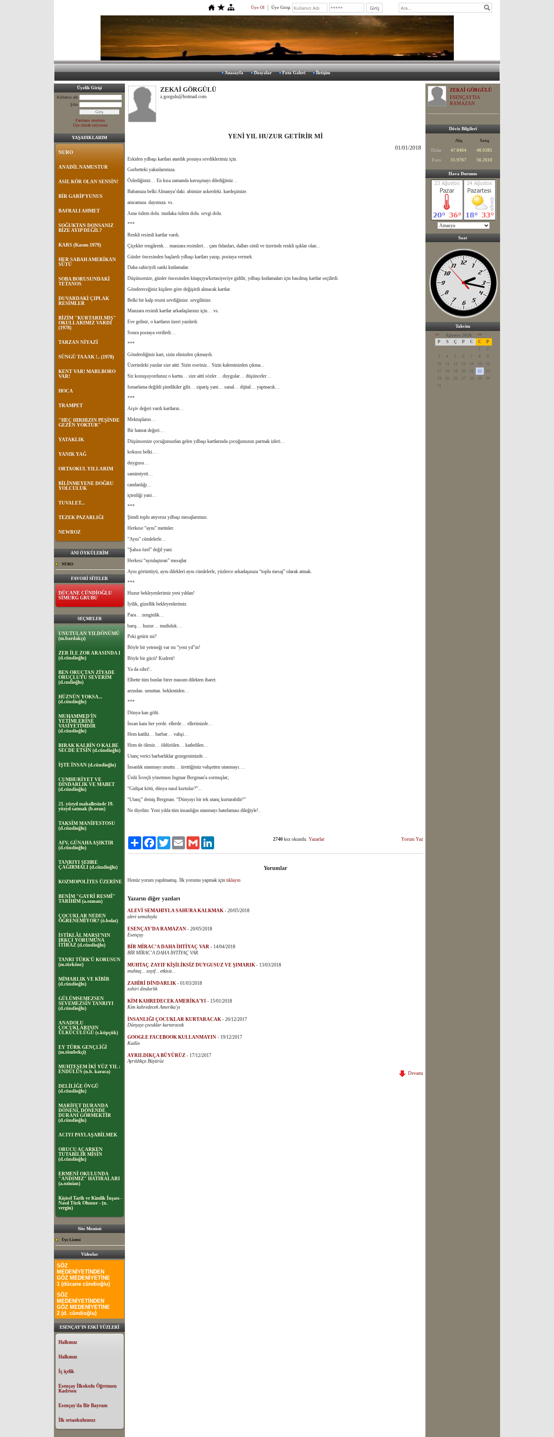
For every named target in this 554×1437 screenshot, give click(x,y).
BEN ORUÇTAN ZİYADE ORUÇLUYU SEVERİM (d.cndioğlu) (86, 677)
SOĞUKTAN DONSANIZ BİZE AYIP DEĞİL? (86, 228)
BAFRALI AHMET (79, 211)
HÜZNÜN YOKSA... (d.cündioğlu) (80, 699)
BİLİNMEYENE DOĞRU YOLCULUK (86, 486)
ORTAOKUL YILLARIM (85, 469)
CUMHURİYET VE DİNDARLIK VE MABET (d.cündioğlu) (86, 784)
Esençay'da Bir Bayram (82, 1405)
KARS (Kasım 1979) (79, 245)
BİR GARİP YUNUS (80, 196)
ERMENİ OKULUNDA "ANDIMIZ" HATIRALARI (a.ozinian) (89, 1178)
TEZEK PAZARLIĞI (81, 517)
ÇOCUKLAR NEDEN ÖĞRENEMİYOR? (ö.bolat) (88, 918)
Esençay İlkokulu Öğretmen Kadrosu (87, 1388)
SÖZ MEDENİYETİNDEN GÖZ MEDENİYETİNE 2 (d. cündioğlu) (83, 1304)
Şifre (74, 104)
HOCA (65, 391)
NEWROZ (69, 532)
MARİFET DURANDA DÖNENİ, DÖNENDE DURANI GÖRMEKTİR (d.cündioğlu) (84, 1113)
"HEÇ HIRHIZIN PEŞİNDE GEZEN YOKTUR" (89, 422)
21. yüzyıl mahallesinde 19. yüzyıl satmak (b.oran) (86, 806)
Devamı (414, 1073)
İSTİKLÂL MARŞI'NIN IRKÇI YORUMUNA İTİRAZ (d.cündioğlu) (84, 940)
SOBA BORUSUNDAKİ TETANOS (84, 281)
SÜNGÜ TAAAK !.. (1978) (86, 357)
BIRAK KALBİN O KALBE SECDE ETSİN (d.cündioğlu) (89, 748)
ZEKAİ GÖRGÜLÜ (471, 90)
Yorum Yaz (412, 839)
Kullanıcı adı (67, 97)
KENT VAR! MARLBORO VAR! (87, 374)
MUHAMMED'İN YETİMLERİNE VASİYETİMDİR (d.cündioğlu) (77, 723)
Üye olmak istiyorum (90, 125)
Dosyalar (263, 72)
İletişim (323, 72)
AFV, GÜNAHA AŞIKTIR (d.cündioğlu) (86, 845)
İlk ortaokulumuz (76, 1420)
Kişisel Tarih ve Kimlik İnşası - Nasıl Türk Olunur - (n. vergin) (90, 1203)
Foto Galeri (293, 72)
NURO (65, 152)
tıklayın (233, 880)
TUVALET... (71, 503)
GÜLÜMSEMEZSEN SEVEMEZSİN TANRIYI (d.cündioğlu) (86, 1003)
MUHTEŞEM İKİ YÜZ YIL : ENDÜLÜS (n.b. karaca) (89, 1069)
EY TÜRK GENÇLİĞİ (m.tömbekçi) (82, 1049)
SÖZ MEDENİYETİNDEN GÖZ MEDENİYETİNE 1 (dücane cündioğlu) (83, 1275)
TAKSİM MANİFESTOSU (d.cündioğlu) (86, 826)
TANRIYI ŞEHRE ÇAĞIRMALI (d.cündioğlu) (88, 864)
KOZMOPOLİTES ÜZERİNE (90, 882)
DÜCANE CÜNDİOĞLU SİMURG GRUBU (85, 595)
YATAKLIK (71, 439)
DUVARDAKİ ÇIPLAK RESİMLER (83, 301)
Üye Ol (257, 7)
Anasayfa (234, 72)
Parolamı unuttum (90, 120)
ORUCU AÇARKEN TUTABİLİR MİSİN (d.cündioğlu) (80, 1154)
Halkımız (67, 1342)
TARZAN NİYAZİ (78, 342)
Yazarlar (316, 839)
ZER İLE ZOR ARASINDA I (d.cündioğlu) (89, 655)
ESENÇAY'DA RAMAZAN (465, 100)
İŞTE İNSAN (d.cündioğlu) (87, 765)
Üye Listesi (71, 1239)
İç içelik (66, 1371)
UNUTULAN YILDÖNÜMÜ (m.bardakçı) (89, 636)
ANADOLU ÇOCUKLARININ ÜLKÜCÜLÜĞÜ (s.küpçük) (88, 1027)
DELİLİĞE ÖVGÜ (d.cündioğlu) (78, 1088)
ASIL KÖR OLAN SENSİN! (88, 182)
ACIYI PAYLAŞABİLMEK (87, 1135)
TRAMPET (70, 405)
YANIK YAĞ (72, 454)
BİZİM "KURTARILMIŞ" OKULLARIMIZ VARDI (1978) (87, 323)
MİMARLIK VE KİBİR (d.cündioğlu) (84, 981)
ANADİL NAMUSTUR (83, 167)
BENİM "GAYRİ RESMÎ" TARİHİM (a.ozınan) (87, 899)
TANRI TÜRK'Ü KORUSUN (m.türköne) (89, 962)
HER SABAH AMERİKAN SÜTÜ (87, 262)
